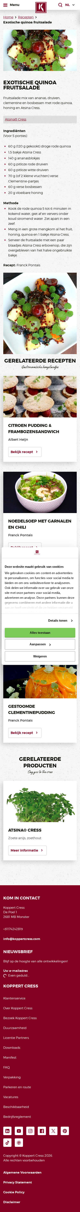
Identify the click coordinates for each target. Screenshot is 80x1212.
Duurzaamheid (14, 1028)
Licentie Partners (16, 1038)
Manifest (9, 1057)
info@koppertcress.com (21, 939)
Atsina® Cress (15, 119)
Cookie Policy (13, 1192)
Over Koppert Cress (17, 1008)
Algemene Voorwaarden (22, 1172)
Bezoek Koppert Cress (20, 1018)
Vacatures (10, 1097)
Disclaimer (11, 1202)
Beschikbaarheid (16, 1107)
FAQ (6, 1067)
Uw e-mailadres (15, 970)
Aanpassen (38, 644)
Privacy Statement (17, 1182)
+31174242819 (13, 929)
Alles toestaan (40, 632)
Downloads (11, 1048)
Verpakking (12, 1077)
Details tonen (57, 620)
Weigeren (40, 656)
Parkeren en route (17, 1087)
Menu (14, 4)
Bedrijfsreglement (17, 1117)
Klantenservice (14, 998)
